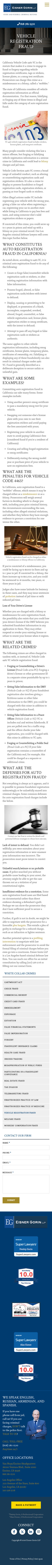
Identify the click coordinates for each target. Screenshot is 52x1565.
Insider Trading (13, 1059)
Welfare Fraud (12, 1119)
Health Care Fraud (14, 1053)
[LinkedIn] (31, 1531)
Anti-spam (38, 1559)
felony (44, 161)
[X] (22, 1531)
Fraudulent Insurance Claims (20, 1046)
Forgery (8, 1040)
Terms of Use (15, 1559)
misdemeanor (30, 494)
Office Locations (18, 1457)
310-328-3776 (9, 1490)
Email (7, 1163)
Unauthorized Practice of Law (21, 1100)
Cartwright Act (13, 982)
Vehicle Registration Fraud (20, 1113)
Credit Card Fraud (14, 1002)
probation (10, 596)
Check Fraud (11, 989)
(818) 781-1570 (10, 1445)
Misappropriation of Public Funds (23, 1065)
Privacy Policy (27, 1559)
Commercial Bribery (15, 995)
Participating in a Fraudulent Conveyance (21, 1073)
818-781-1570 (27, 24)
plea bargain (19, 925)
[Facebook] (14, 1531)
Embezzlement (12, 1008)
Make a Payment (26, 1505)
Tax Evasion (11, 1087)
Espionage (10, 1014)
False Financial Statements (20, 1027)
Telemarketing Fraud (16, 1094)
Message (8, 1173)
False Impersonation (16, 1033)
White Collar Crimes (20, 973)
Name (6, 1143)
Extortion (10, 1021)
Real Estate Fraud (14, 1081)
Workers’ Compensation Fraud (21, 1126)
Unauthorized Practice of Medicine (24, 1106)
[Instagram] (39, 1531)
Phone (7, 1153)
